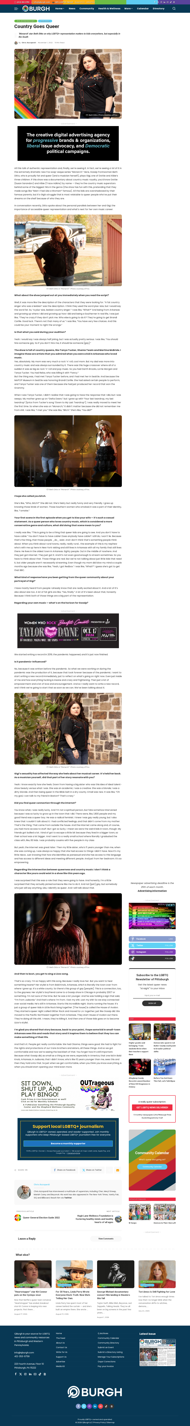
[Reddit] (109, 1170)
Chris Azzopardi (29, 43)
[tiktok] (152, 958)
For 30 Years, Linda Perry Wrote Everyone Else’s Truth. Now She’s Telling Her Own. (73, 1295)
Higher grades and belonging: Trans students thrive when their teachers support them (138, 1049)
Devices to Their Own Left (165, 1223)
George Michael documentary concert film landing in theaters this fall (113, 1295)
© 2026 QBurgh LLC (83, 1422)
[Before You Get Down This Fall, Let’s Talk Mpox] (165, 1067)
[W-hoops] (140, 1212)
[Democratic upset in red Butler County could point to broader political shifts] (165, 1031)
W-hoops (132, 1223)
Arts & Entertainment (25, 21)
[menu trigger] (17, 8)
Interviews (45, 21)
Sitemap (111, 1422)
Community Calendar (152, 1167)
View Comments (105, 1239)
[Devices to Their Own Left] (165, 1212)
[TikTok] (170, 2)
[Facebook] (154, 2)
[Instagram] (161, 2)
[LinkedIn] (164, 2)
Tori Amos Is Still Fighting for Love (157, 1291)
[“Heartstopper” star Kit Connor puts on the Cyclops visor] (33, 1274)
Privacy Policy (99, 1422)
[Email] (117, 1170)
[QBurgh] (36, 8)
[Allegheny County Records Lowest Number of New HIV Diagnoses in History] (140, 1067)
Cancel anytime (73, 1153)
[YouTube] (167, 2)
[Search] (174, 8)
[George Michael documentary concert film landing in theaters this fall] (115, 1274)
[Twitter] (158, 2)
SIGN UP (152, 1003)
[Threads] (174, 2)
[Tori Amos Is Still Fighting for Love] (157, 1274)
